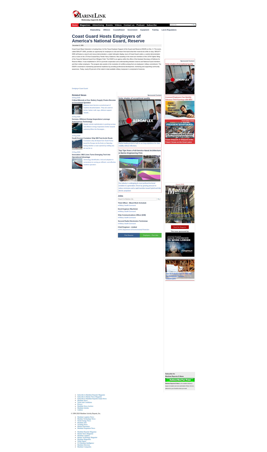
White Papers (81, 441)
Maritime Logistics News (85, 417)
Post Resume (128, 235)
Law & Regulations (169, 30)
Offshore (106, 30)
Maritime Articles (83, 408)
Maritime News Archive (85, 406)
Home (75, 25)
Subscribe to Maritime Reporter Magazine (91, 395)
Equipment (144, 30)
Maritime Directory (83, 445)
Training (155, 30)
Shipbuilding (95, 30)
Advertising (98, 25)
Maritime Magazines (84, 439)
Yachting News (82, 424)
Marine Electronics (83, 426)
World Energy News (84, 421)
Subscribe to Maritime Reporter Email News (92, 399)
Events (109, 25)
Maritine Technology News (86, 419)
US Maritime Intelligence (85, 443)
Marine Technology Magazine (87, 437)
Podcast (141, 25)
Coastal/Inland (119, 30)
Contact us (129, 25)
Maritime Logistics (83, 435)
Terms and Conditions (84, 402)
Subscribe (152, 25)
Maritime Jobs (82, 423)
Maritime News (82, 400)
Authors (80, 410)
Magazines (85, 25)
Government (132, 30)
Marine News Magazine (85, 434)
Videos (118, 25)
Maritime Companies (84, 447)
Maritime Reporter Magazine (86, 432)
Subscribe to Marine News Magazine (89, 397)
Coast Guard (83, 88)
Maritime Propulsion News (86, 428)
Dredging (75, 88)
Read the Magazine (179, 227)
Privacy (79, 404)
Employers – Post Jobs (150, 235)
